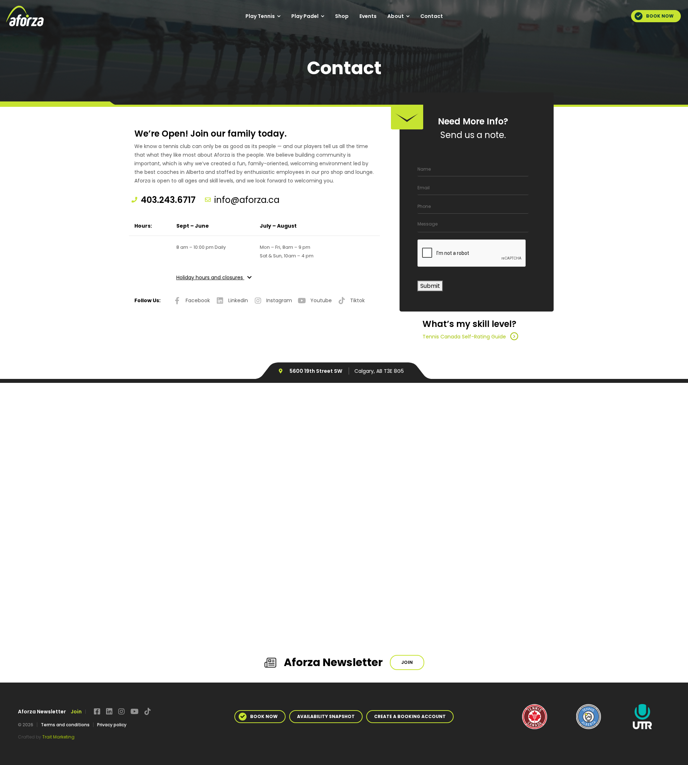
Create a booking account (410, 716)
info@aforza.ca (247, 200)
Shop (342, 16)
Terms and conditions (65, 725)
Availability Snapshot (326, 716)
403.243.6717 (168, 200)
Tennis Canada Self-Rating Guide (464, 336)
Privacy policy (111, 725)
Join (407, 662)
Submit (430, 286)
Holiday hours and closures (210, 277)
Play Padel (305, 16)
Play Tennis (260, 16)
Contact (431, 16)
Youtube (321, 300)
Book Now (660, 16)
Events (368, 16)
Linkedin (238, 300)
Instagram (279, 300)
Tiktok (357, 300)
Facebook (198, 300)
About (395, 16)
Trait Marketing (58, 737)
